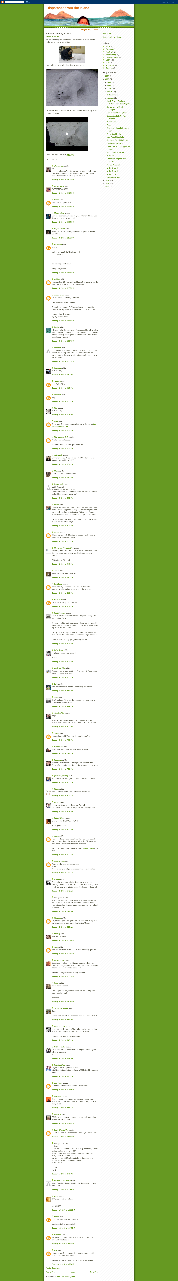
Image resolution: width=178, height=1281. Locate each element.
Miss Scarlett (59, 861)
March (110, 92)
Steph (56, 200)
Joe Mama (58, 1083)
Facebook (110, 49)
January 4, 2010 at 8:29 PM (62, 1040)
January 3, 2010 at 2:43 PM (62, 577)
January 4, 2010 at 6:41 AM (62, 891)
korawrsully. (59, 484)
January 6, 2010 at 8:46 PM (62, 1174)
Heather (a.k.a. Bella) (62, 1181)
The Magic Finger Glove (116, 159)
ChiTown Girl (59, 668)
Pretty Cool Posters (114, 134)
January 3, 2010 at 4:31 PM (62, 727)
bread (108, 46)
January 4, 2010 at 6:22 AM (62, 873)
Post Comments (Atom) (66, 1277)
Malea (56, 505)
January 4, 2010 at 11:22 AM (63, 954)
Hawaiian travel (112, 57)
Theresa (57, 381)
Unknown (58, 245)
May (109, 85)
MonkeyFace (59, 213)
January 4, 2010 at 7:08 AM (62, 911)
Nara (56, 421)
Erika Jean (58, 650)
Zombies (109, 68)
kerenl (56, 1217)
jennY (56, 983)
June (109, 82)
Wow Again (111, 122)
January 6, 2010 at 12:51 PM (63, 1137)
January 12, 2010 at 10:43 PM (63, 1228)
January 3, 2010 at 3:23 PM (62, 662)
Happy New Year (113, 177)
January (110, 98)
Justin (56, 532)
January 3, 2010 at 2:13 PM (62, 526)
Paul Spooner (59, 613)
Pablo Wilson (59, 818)
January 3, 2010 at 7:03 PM (62, 740)
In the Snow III (112, 168)
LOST (108, 60)
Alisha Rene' (59, 186)
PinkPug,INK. (59, 960)
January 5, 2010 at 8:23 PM (62, 1076)
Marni (56, 471)
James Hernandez (61, 1008)
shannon (57, 348)
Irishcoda (58, 760)
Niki (55, 408)
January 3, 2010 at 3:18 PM (62, 606)
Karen (56, 789)
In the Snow (111, 174)
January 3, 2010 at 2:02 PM (62, 498)
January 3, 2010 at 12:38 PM (63, 222)
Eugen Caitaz (59, 229)
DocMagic (58, 584)
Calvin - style (88, 848)
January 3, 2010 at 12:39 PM (63, 238)
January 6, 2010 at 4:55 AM (62, 1108)
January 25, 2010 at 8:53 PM (63, 1244)
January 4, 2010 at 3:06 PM (62, 1020)
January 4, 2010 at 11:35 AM (63, 976)
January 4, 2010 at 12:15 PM (63, 1002)
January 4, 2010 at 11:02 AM (63, 940)
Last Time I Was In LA (115, 137)
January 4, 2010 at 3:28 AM (62, 811)
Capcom (57, 368)
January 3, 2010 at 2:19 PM (62, 564)
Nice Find (110, 162)
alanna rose (59, 166)
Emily (56, 327)
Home (72, 1272)
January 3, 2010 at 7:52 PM (62, 769)
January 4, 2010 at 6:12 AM (62, 855)
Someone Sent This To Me (117, 140)
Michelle (57, 1114)
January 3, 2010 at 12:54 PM (63, 341)
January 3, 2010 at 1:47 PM (62, 478)
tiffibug (57, 934)
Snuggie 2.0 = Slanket (115, 152)
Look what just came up (116, 143)
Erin (56, 684)
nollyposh (58, 455)
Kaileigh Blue (59, 1065)
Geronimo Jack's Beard (112, 37)
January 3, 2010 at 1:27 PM (62, 430)
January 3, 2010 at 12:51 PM (63, 321)
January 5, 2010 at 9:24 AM (62, 1058)
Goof (56, 1196)
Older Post (94, 1272)
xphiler (57, 279)
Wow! (109, 125)
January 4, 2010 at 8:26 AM (62, 927)
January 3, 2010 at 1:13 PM (62, 401)
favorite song (111, 55)
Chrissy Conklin (60, 1026)
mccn (56, 836)
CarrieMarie (58, 747)
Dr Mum (57, 802)
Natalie (57, 879)
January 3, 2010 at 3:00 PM (62, 593)
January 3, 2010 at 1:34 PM (62, 464)
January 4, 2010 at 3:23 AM (62, 796)
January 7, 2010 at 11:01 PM (63, 1190)
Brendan (57, 1235)
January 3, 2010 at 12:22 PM (63, 206)
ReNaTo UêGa (59, 1047)
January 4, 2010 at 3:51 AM (62, 829)
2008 (107, 184)
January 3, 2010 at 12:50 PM (63, 288)
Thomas (57, 918)
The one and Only (61, 437)
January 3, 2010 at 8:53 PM (62, 782)
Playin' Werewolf (113, 165)
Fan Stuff (109, 52)
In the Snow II (52, 37)
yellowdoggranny (61, 776)
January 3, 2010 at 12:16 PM (63, 180)
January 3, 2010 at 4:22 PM (62, 706)
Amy (56, 947)
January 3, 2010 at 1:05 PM (62, 388)
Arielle (56, 571)
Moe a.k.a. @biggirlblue (63, 548)
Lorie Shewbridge (61, 1130)
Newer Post (50, 1272)
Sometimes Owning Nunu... (118, 113)
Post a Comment (52, 1268)
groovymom (59, 295)
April (109, 89)
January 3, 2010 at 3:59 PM (62, 677)
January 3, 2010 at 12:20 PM (63, 193)
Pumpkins (110, 66)
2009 (107, 181)
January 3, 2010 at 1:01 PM (62, 375)
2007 (107, 187)
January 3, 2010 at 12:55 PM (63, 361)
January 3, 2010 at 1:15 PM (62, 415)
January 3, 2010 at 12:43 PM (63, 273)
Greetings (111, 155)
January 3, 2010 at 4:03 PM (62, 691)
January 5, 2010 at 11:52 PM (63, 1090)
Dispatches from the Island (68, 8)
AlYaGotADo (59, 713)
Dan (55, 1250)
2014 (107, 76)
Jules (56, 697)
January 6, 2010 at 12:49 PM (63, 1123)
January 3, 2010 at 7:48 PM (62, 753)
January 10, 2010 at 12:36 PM (63, 1210)
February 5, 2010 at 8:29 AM (63, 1264)
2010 (107, 79)
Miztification (59, 1096)
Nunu (108, 63)
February (111, 95)
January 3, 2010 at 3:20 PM (62, 644)
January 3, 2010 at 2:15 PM (62, 541)
